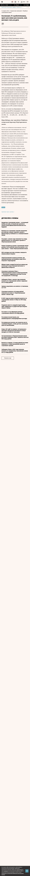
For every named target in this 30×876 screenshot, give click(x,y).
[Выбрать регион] (18, 2)
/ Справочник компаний (15, 11)
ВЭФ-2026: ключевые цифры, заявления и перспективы (16, 7)
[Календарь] (12, 2)
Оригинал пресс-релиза (8, 212)
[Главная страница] (2, 2)
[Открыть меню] (27, 2)
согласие (6, 870)
